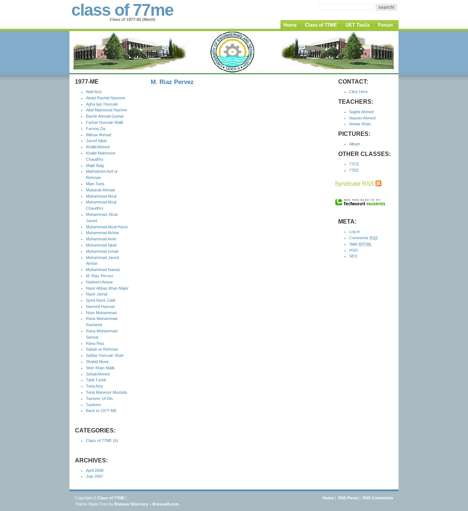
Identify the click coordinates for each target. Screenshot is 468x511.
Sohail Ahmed (98, 374)
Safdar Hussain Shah (105, 355)
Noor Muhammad (101, 312)
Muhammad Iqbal (101, 245)
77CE (354, 164)
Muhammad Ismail (102, 251)
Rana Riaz (95, 343)
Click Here (358, 91)
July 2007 (94, 476)
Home (290, 25)
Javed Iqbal (96, 140)
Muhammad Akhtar (102, 232)
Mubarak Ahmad (100, 190)
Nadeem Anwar (99, 282)
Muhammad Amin (101, 239)
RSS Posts (348, 498)
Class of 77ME (321, 25)
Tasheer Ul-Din (99, 398)
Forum (385, 25)
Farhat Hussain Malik (105, 122)
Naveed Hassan (100, 306)
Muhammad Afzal (101, 196)
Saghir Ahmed (361, 112)
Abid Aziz (94, 91)
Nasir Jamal (96, 294)
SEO (353, 256)
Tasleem (93, 405)
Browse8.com (165, 504)
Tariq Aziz (94, 386)
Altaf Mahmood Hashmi (106, 110)
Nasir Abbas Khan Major (107, 288)
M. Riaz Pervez (99, 276)
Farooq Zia (95, 128)
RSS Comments (378, 498)
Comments (363, 238)
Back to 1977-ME (101, 410)
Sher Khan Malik (100, 368)
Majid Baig (95, 165)
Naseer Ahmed (362, 118)
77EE (354, 170)
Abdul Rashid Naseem (105, 98)
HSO (353, 250)
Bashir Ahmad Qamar (105, 116)
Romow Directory (131, 504)
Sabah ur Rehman (102, 349)
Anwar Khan (360, 124)
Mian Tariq (95, 184)
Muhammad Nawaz (103, 269)
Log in (354, 231)
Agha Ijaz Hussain (102, 104)
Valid (360, 244)
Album (354, 144)
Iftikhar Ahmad (98, 135)
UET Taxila (358, 25)
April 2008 (94, 470)
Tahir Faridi (96, 380)
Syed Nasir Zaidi (100, 300)
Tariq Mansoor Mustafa (106, 392)
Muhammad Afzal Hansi (107, 227)
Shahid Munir (97, 361)
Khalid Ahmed (98, 147)
